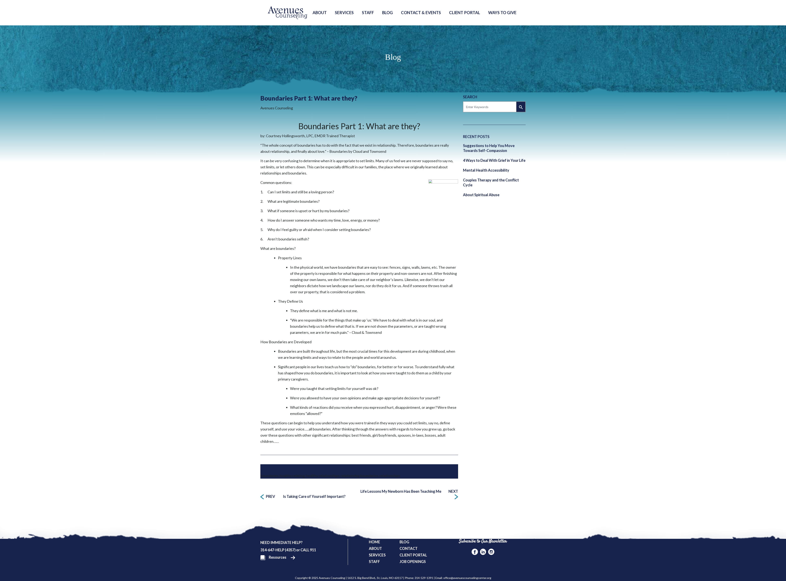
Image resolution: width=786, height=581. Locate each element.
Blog (387, 12)
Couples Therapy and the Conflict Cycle (491, 182)
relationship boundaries (359, 475)
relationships (389, 475)
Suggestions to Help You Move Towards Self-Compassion (489, 148)
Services (344, 12)
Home (374, 542)
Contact (409, 548)
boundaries (269, 475)
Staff (368, 12)
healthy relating (292, 475)
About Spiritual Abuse (481, 195)
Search (470, 97)
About (320, 12)
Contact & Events (421, 12)
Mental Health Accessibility (486, 170)
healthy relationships (322, 475)
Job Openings (413, 561)
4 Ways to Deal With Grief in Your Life (494, 160)
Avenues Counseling (276, 108)
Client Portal (464, 12)
